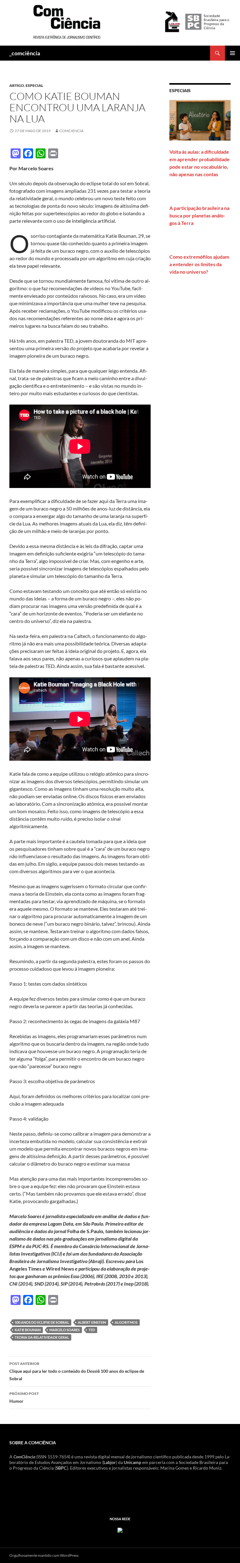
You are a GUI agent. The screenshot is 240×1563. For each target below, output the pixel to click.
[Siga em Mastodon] (120, 1529)
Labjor (109, 1462)
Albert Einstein (92, 1322)
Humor (24, 1397)
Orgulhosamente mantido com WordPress (43, 1555)
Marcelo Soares (64, 1330)
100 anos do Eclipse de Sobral (42, 1322)
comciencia (71, 130)
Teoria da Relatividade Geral (42, 1337)
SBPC (61, 1468)
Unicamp (132, 1462)
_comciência (24, 53)
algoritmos (126, 1322)
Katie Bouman (28, 1330)
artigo (16, 85)
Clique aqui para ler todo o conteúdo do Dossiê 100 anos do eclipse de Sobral (76, 1371)
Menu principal (232, 53)
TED (91, 1330)
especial (34, 85)
